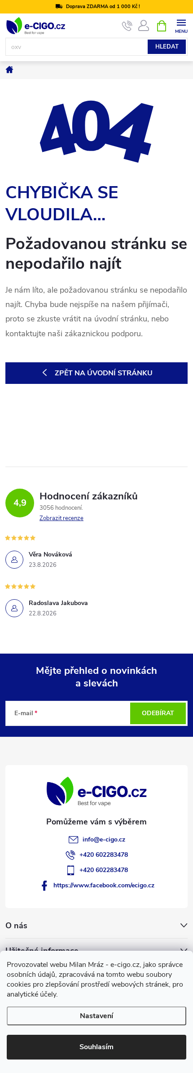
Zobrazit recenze (61, 518)
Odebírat (158, 713)
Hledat (167, 47)
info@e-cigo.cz (104, 839)
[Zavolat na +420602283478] (127, 26)
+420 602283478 (103, 854)
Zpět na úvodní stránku (104, 373)
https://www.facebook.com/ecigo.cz (103, 885)
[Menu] (181, 25)
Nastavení (96, 1016)
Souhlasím (96, 1047)
